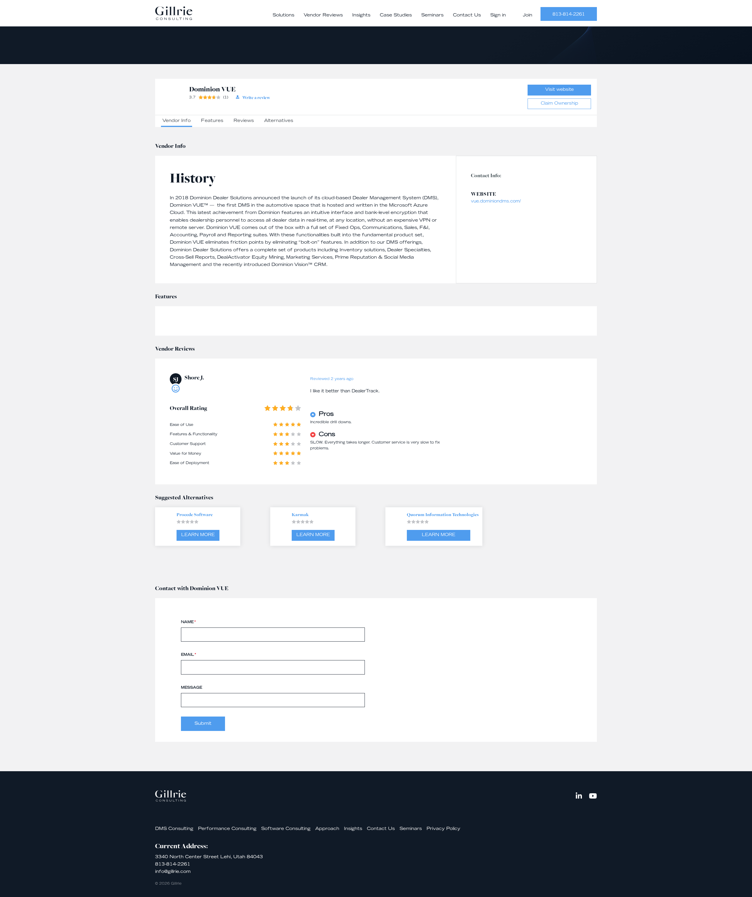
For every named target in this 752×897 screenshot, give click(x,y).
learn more (198, 535)
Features (212, 121)
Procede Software (195, 514)
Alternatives (278, 121)
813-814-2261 (569, 15)
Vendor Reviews (323, 15)
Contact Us (467, 15)
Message (191, 688)
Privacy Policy (443, 829)
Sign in (498, 15)
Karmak (300, 514)
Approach (327, 829)
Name (188, 622)
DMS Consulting (174, 829)
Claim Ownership (559, 104)
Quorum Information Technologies (443, 514)
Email (188, 655)
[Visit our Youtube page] (593, 795)
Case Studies (396, 15)
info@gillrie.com (173, 872)
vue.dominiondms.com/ (496, 202)
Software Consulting (285, 829)
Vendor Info (176, 121)
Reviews (244, 121)
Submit (203, 724)
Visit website (559, 90)
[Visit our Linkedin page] (579, 795)
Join (527, 15)
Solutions (283, 15)
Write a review (256, 97)
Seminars (432, 15)
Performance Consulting (227, 829)
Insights (361, 15)
